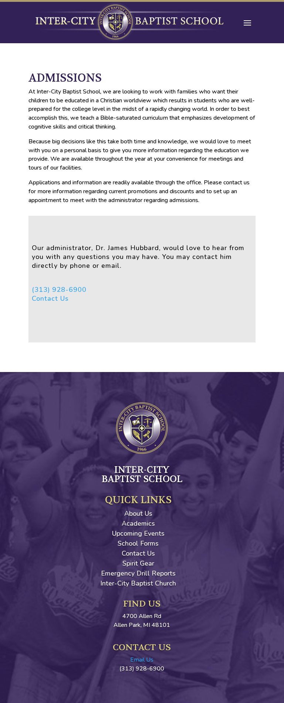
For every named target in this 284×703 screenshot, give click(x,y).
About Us (138, 513)
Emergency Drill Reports (138, 573)
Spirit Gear (138, 563)
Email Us (141, 660)
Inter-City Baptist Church (138, 583)
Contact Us (50, 298)
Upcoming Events (138, 533)
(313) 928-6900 (59, 289)
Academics (138, 523)
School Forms (138, 543)
